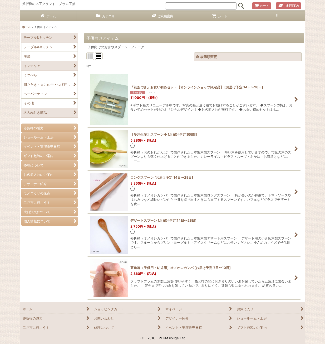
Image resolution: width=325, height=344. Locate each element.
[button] (276, 16)
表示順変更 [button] (208, 57)
